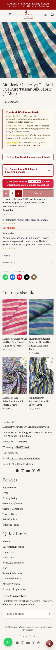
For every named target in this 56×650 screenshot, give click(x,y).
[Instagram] (22, 471)
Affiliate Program (11, 583)
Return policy (8, 233)
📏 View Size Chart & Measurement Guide (28, 157)
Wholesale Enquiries (13, 562)
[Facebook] (12, 277)
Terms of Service (11, 514)
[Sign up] (49, 614)
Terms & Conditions (12, 508)
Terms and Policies (28, 636)
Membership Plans (12, 578)
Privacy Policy (9, 498)
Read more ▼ (8, 223)
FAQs (5, 492)
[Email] (34, 277)
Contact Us (8, 552)
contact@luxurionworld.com (25, 458)
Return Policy (9, 487)
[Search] (10, 14)
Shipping (6, 255)
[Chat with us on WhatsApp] (8, 642)
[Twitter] (33, 471)
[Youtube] (28, 471)
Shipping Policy (10, 524)
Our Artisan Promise (13, 546)
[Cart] (52, 14)
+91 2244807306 (18, 441)
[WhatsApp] (5, 277)
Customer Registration (14, 589)
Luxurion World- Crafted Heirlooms (27, 627)
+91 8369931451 (22, 447)
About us (7, 541)
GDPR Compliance (12, 503)
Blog (4, 568)
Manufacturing (8, 262)
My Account (8, 557)
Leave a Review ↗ (33, 145)
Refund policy (9, 519)
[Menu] (3, 14)
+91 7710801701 (10, 452)
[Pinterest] (19, 277)
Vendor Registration (12, 573)
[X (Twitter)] (27, 277)
